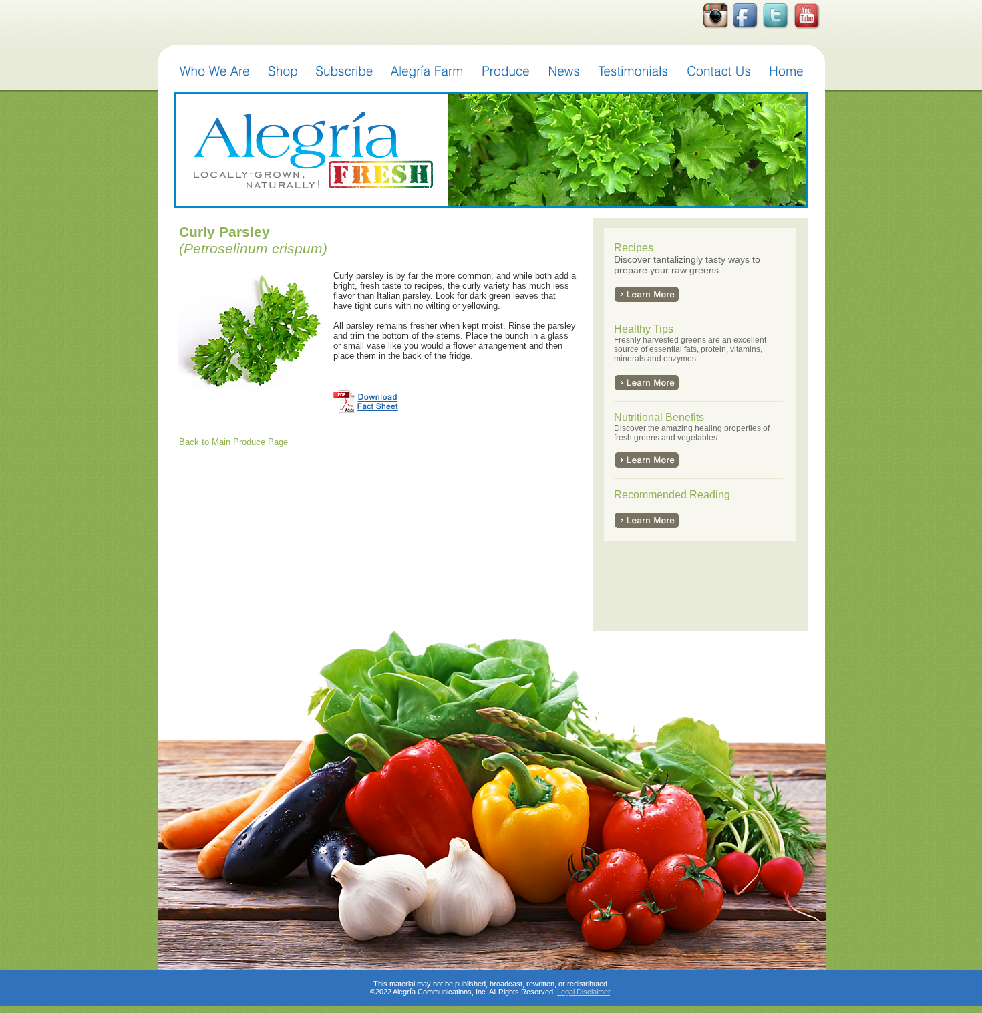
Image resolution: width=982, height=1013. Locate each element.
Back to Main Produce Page (233, 442)
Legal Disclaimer (583, 992)
